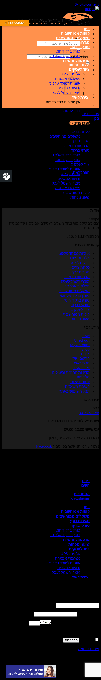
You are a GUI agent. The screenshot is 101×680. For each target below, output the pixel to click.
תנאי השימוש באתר (74, 391)
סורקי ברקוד (80, 46)
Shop (86, 349)
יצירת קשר (81, 97)
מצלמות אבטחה (67, 187)
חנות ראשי (81, 363)
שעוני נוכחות (79, 65)
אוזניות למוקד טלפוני (64, 169)
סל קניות (83, 377)
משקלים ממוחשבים (73, 37)
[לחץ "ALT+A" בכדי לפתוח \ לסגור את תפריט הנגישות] (6, 176)
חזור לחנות (71, 110)
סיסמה (88, 614)
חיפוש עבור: (80, 56)
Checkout (82, 340)
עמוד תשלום (80, 381)
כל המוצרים (81, 131)
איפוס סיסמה (88, 648)
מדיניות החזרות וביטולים (71, 372)
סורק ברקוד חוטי (67, 51)
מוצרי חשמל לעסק (66, 183)
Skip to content (87, 4)
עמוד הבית (90, 113)
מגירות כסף (80, 42)
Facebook (44, 446)
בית (87, 28)
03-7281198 (89, 412)
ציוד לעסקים (79, 69)
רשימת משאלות (77, 386)
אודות (85, 353)
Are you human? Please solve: (75, 622)
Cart (86, 335)
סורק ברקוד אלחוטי (65, 55)
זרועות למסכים (68, 178)
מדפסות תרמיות (76, 60)
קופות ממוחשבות (75, 33)
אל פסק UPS (70, 74)
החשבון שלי (80, 358)
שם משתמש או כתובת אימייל (71, 600)
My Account (80, 344)
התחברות (71, 640)
